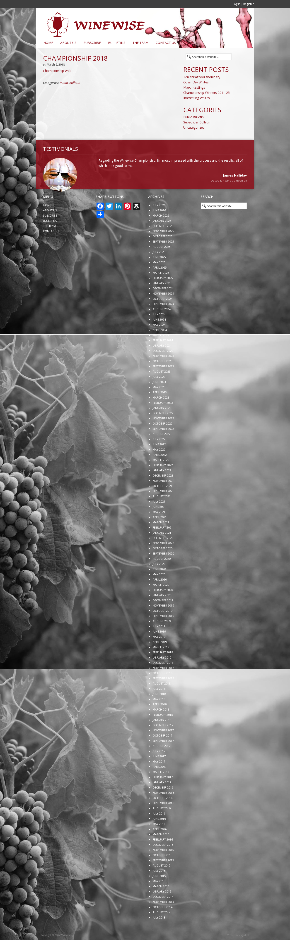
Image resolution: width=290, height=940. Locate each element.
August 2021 (162, 511)
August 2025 (162, 262)
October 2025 (162, 251)
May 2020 (159, 589)
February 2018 (163, 730)
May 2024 (159, 340)
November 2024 (163, 308)
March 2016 (161, 849)
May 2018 (159, 714)
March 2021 (161, 537)
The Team (140, 42)
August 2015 (162, 880)
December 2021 (163, 490)
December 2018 (163, 678)
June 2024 (159, 334)
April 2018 (160, 719)
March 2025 (161, 288)
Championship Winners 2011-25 (206, 92)
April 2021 (160, 532)
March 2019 (161, 662)
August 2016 (162, 823)
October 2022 (162, 438)
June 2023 (159, 397)
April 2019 (160, 657)
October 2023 (162, 376)
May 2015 (159, 896)
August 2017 (162, 761)
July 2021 (159, 516)
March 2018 (161, 724)
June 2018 (159, 709)
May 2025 (159, 277)
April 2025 (160, 282)
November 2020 (163, 558)
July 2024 (159, 329)
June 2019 (159, 646)
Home (48, 42)
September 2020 (163, 568)
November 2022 (163, 433)
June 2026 (159, 225)
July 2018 (159, 704)
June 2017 (159, 771)
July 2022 (159, 454)
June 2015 (159, 891)
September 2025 (163, 256)
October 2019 (162, 626)
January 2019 (162, 672)
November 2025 (163, 246)
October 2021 (162, 501)
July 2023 (159, 392)
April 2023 (160, 407)
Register (248, 4)
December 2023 (163, 366)
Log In (236, 4)
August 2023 (162, 386)
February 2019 (163, 667)
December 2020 (163, 553)
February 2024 (163, 355)
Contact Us (166, 42)
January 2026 (162, 236)
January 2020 (162, 610)
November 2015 (163, 865)
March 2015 (161, 901)
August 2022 (162, 449)
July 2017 (159, 766)
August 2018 (162, 698)
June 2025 (159, 272)
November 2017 (163, 745)
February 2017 (163, 792)
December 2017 (163, 740)
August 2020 (162, 574)
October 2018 (162, 688)
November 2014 (163, 917)
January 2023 (162, 423)
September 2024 (163, 319)
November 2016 (163, 808)
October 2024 (162, 314)
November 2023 (163, 371)
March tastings (194, 87)
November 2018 (163, 683)
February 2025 (163, 293)
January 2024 (162, 360)
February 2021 (163, 542)
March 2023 (161, 412)
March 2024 (161, 350)
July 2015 (159, 886)
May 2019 (159, 652)
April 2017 (160, 782)
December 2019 (163, 615)
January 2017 (162, 797)
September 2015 (163, 875)
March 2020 (161, 600)
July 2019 (159, 641)
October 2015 (162, 870)
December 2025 (163, 241)
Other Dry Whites (196, 82)
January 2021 (162, 548)
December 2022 (163, 428)
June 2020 (159, 584)
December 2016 (163, 802)
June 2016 (159, 834)
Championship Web (57, 70)
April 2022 (160, 470)
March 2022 (161, 475)
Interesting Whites (196, 98)
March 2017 (161, 787)
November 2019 (163, 620)
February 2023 (163, 418)
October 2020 (162, 563)
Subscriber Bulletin (196, 122)
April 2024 (160, 345)
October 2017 (162, 750)
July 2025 (159, 267)
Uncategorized (194, 127)
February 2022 (163, 480)
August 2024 (162, 324)
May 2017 (159, 776)
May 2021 (159, 527)
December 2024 (163, 303)
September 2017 (163, 756)
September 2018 (163, 693)
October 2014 (162, 922)
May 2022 (159, 464)
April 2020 (160, 594)
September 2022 (163, 444)
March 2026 (161, 230)
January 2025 (162, 298)
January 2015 (162, 906)
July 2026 (159, 220)
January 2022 (162, 485)
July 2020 (159, 579)
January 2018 (162, 735)
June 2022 (159, 459)
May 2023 (159, 402)
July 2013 (159, 932)
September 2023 (163, 381)
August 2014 (162, 927)
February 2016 (163, 854)
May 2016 (159, 839)
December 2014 (163, 912)
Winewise (91, 23)
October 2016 (162, 813)
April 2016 (160, 844)
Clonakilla (240, 196)
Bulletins (116, 42)
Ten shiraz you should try (201, 77)
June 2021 (159, 522)
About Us (68, 42)
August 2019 (162, 636)
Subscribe (92, 42)
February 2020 (163, 605)
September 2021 (163, 506)
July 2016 (159, 828)
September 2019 (163, 631)
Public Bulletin (70, 82)
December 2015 (163, 860)
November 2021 (163, 496)
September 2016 (163, 818)
